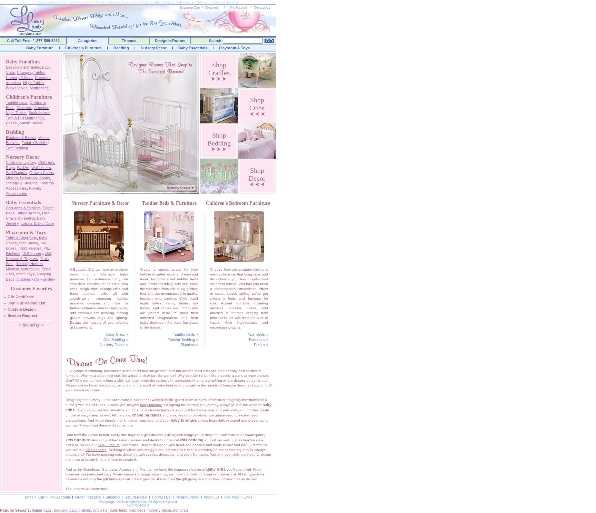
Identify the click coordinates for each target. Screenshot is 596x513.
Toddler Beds (184, 334)
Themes (129, 41)
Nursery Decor (154, 48)
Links (248, 497)
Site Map (231, 497)
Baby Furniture (39, 48)
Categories (87, 41)
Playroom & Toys (234, 48)
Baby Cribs (115, 334)
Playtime (188, 345)
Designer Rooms (170, 41)
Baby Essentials (192, 48)
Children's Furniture (83, 48)
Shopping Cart (190, 7)
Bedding (121, 48)
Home (28, 497)
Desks (259, 345)
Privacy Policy (187, 497)
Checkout (212, 7)
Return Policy (136, 497)
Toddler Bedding (181, 340)
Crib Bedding (114, 340)
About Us (211, 497)
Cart (42, 497)
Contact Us (262, 7)
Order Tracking (88, 497)
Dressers (257, 340)
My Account (238, 7)
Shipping (113, 497)
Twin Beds (256, 334)
